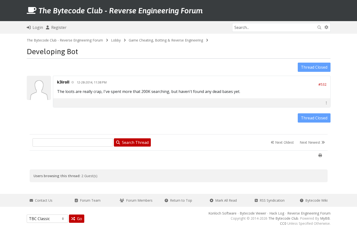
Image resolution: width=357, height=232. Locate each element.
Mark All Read (225, 200)
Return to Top (180, 200)
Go (78, 218)
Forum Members (138, 200)
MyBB (325, 218)
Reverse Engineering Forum (309, 213)
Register (58, 27)
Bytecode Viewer (253, 213)
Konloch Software (222, 213)
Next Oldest (284, 142)
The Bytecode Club (283, 218)
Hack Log (276, 213)
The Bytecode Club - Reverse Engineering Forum (65, 40)
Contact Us (42, 200)
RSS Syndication (271, 200)
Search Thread (134, 142)
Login (37, 27)
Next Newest (310, 142)
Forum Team (89, 200)
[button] (326, 102)
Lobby (116, 40)
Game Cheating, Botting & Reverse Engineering (166, 40)
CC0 (283, 223)
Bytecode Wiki (315, 200)
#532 (322, 84)
